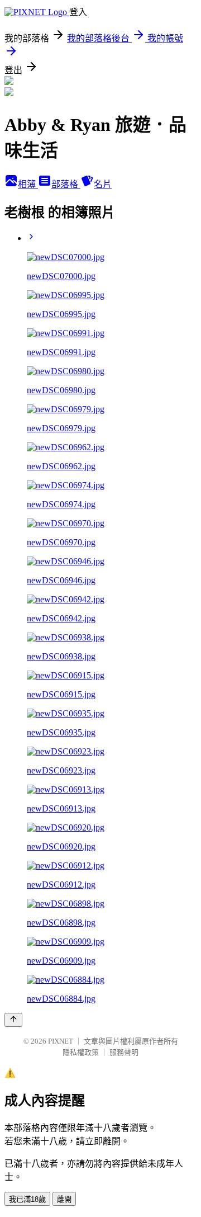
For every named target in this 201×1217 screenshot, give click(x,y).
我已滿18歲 (27, 1199)
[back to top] (13, 1020)
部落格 (65, 184)
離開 (64, 1199)
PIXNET (60, 1041)
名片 (103, 184)
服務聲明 (123, 1052)
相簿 (28, 184)
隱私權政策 (81, 1052)
